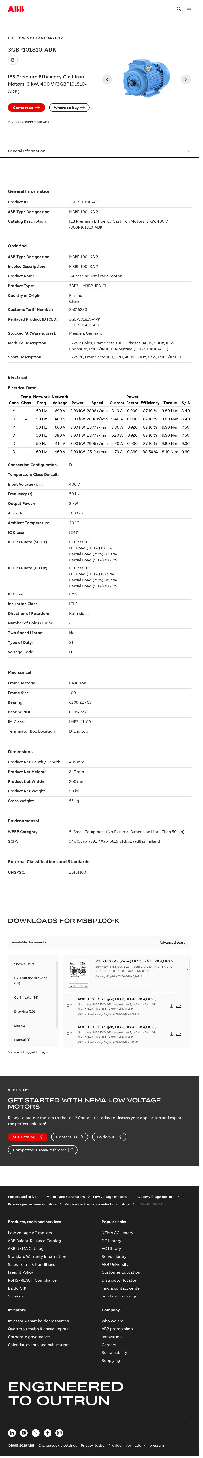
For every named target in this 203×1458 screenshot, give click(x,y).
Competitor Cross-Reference (40, 1149)
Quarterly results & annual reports (39, 1328)
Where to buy (66, 107)
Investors (17, 1309)
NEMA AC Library (117, 1232)
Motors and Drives (23, 1196)
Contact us (23, 107)
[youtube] (24, 1433)
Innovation (112, 1336)
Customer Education (121, 1272)
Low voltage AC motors (30, 1232)
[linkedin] (12, 1433)
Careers (109, 1344)
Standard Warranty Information (37, 1256)
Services (15, 1296)
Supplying (111, 1360)
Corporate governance (29, 1336)
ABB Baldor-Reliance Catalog (34, 1240)
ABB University (115, 1264)
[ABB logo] (16, 9)
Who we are (112, 1320)
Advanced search (173, 942)
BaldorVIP (106, 1136)
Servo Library (114, 1256)
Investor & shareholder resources (38, 1320)
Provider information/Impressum (136, 1445)
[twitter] (36, 1433)
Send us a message (119, 1296)
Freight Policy (20, 1272)
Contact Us (66, 1136)
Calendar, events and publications (39, 1344)
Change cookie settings (57, 1445)
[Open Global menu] (188, 9)
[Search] (179, 9)
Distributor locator (119, 1280)
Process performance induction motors (97, 1204)
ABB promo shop (117, 1328)
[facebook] (47, 1433)
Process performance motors (32, 1204)
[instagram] (59, 1433)
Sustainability (114, 1352)
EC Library (111, 1248)
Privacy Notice (92, 1445)
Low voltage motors (110, 1196)
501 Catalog (24, 1136)
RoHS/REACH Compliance (32, 1280)
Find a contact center (121, 1288)
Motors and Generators (65, 1196)
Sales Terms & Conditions (31, 1264)
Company (111, 1309)
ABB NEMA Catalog (26, 1248)
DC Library (111, 1240)
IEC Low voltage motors (154, 1196)
